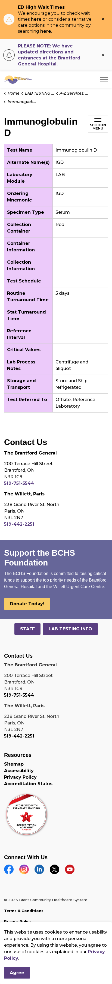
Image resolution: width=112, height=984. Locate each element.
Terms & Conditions (23, 910)
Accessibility (19, 770)
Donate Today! (27, 603)
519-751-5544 (19, 483)
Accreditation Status (28, 783)
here (36, 19)
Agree (17, 972)
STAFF (27, 628)
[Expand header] (104, 79)
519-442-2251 (19, 524)
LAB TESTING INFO (70, 628)
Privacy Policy (20, 777)
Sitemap (14, 764)
